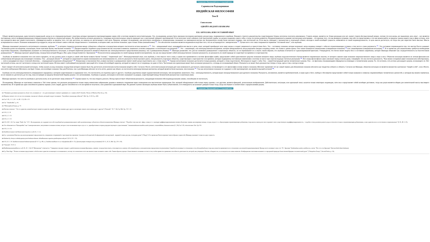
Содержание (202, 2)
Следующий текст (226, 2)
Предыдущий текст (213, 2)
